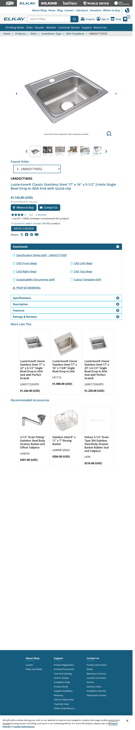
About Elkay (39, 10)
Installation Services (96, 690)
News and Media (34, 669)
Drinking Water (15, 27)
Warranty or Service (96, 673)
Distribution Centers (96, 695)
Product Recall (61, 686)
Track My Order (61, 704)
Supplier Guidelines (63, 690)
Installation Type (51, 33)
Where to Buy (111, 10)
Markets (51, 27)
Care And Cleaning (63, 673)
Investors (96, 10)
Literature (82, 10)
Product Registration (64, 664)
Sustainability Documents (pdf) (35, 279)
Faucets (39, 27)
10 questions (18, 223)
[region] (66, 722)
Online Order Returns (64, 708)
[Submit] (74, 19)
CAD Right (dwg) (26, 271)
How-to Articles (61, 677)
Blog (60, 10)
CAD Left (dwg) (83, 263)
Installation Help (62, 682)
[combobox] (53, 19)
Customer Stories (69, 27)
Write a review (24, 228)
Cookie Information (24, 726)
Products (20, 33)
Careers (69, 10)
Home (7, 33)
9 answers (36, 223)
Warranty (58, 695)
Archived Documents (64, 669)
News (51, 10)
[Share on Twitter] (22, 234)
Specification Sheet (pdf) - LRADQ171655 (41, 255)
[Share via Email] (36, 234)
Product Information (97, 664)
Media (90, 669)
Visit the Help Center (64, 699)
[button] (26, 151)
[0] (125, 19)
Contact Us (93, 658)
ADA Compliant (75, 33)
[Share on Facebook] (26, 234)
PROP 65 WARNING (28, 288)
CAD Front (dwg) (26, 263)
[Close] (127, 720)
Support (87, 27)
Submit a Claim (94, 686)
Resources (100, 27)
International (127, 10)
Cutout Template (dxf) (87, 279)
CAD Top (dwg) (83, 271)
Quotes (90, 682)
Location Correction (96, 677)
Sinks (29, 27)
